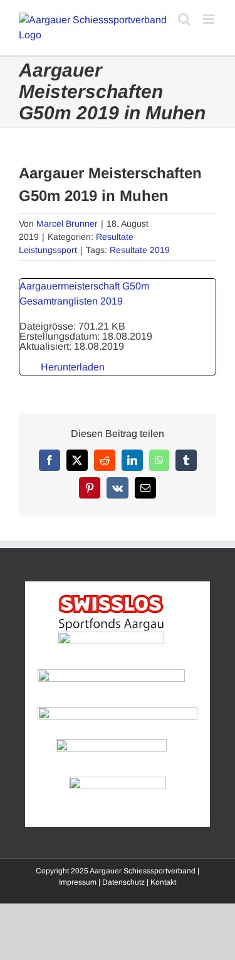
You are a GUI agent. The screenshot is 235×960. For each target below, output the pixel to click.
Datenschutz (123, 882)
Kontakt (163, 882)
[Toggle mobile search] (184, 19)
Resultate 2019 (140, 250)
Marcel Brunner (67, 223)
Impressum (78, 882)
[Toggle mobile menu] (209, 19)
